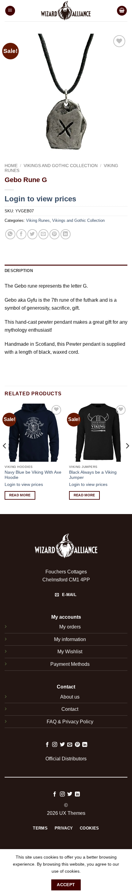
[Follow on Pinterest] (77, 745)
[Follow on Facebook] (47, 745)
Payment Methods (70, 664)
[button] (10, 11)
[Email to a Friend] (43, 234)
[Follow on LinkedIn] (84, 745)
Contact (69, 709)
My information (70, 639)
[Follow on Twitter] (62, 745)
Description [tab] (19, 270)
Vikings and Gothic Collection (61, 165)
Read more (20, 495)
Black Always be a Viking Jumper (93, 475)
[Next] (127, 458)
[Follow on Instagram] (54, 745)
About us (70, 696)
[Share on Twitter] (32, 234)
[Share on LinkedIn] (65, 234)
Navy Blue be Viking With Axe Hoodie (33, 475)
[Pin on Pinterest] (54, 234)
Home (11, 165)
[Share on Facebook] (21, 234)
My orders (70, 626)
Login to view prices (40, 199)
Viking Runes (38, 220)
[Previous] (5, 458)
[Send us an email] (69, 745)
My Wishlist (69, 651)
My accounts (66, 617)
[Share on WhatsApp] (10, 234)
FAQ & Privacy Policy (70, 721)
